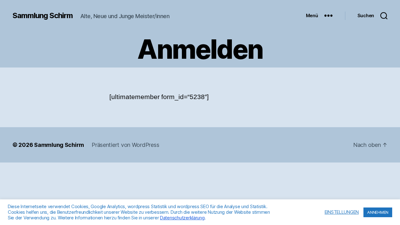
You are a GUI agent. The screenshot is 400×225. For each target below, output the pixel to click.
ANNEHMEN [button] (377, 212)
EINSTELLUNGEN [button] (342, 212)
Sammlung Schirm (42, 15)
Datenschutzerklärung (182, 218)
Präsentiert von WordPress (125, 145)
